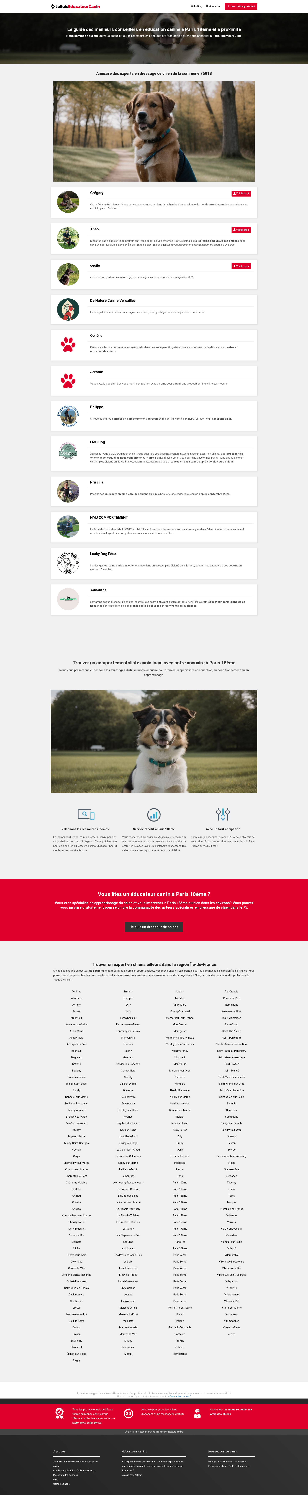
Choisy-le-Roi (76, 1235)
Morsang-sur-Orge (180, 1070)
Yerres (231, 1334)
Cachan (76, 1149)
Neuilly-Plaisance (180, 1090)
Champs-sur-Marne (76, 1169)
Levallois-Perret (128, 1268)
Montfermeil (180, 1024)
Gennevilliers (128, 1070)
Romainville (231, 1004)
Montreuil (179, 1057)
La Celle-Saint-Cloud (128, 1149)
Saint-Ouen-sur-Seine (231, 1097)
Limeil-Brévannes (128, 1281)
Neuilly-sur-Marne (180, 1097)
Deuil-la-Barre (76, 1320)
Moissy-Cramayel (180, 1011)
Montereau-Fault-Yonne (180, 1017)
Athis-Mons (76, 1031)
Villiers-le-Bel (231, 1301)
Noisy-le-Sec (180, 1129)
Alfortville (76, 998)
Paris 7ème (179, 1288)
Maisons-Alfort (128, 1307)
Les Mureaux (128, 1248)
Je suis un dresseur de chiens (154, 927)
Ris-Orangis (231, 991)
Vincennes (231, 1314)
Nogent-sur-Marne (180, 1110)
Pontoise (180, 1334)
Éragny (76, 1360)
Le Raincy (128, 1228)
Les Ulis (128, 1261)
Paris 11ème (180, 1189)
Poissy (180, 1320)
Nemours (180, 1083)
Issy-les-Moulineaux (128, 1123)
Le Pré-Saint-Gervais (128, 1222)
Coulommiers (76, 1294)
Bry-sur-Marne (76, 1136)
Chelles (76, 1209)
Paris (180, 1176)
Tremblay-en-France (231, 1209)
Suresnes (231, 1176)
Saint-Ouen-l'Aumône (231, 1090)
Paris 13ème (180, 1202)
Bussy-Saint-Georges (76, 1143)
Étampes (128, 998)
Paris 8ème (179, 1294)
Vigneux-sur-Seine (231, 1241)
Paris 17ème (180, 1228)
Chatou (76, 1195)
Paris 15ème (180, 1215)
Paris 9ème (179, 1301)
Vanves (231, 1222)
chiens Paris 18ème (132, 1475)
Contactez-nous (61, 1484)
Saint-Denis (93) (231, 1037)
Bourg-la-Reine (76, 1110)
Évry (128, 1011)
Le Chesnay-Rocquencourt (128, 1182)
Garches (128, 1057)
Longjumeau (128, 1301)
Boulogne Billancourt (76, 1103)
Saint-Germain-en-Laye (231, 1057)
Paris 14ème (180, 1209)
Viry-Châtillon (231, 1320)
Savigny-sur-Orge (232, 1129)
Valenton (231, 1215)
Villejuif (231, 1248)
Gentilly (128, 1077)
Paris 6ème (179, 1281)
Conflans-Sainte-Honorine (76, 1274)
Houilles (128, 1116)
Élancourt (76, 1347)
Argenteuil (76, 1017)
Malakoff (128, 1320)
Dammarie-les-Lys (76, 1314)
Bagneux (76, 1050)
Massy (128, 1340)
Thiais (231, 1189)
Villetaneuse (231, 1294)
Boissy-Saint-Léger (77, 1083)
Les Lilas (128, 1241)
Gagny (128, 1050)
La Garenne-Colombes (128, 1156)
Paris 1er (180, 1241)
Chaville (76, 1202)
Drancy (77, 1327)
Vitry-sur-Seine (231, 1327)
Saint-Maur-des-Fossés (231, 1077)
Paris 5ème (179, 1274)
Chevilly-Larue (76, 1222)
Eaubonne (76, 1340)
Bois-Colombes (76, 1077)
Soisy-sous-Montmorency (232, 1156)
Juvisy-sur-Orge (128, 1143)
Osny (180, 1149)
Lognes (128, 1294)
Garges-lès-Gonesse (128, 1064)
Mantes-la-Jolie (128, 1327)
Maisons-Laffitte (128, 1314)
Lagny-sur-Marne (128, 1162)
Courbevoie (76, 1301)
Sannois (231, 1103)
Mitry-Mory (180, 1004)
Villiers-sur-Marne (231, 1307)
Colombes (76, 1261)
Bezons (76, 1064)
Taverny (231, 1182)
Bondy (76, 1090)
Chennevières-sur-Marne (76, 1215)
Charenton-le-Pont (76, 1176)
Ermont (128, 991)
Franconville (128, 1037)
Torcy (231, 1195)
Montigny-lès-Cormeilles (180, 1044)
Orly (180, 1136)
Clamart (76, 1241)
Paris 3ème (179, 1261)
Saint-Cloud (231, 1024)
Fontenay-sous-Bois (128, 1031)
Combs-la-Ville (76, 1268)
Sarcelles (231, 1110)
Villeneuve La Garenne (231, 1261)
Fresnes (128, 1044)
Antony (76, 1004)
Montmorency (180, 1050)
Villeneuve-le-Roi (231, 1268)
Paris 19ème (180, 1235)
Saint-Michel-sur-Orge (231, 1083)
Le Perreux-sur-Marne (128, 1202)
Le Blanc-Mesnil (128, 1169)
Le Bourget (128, 1176)
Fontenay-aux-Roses (128, 1024)
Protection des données (65, 1475)
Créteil (76, 1307)
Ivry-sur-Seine (128, 1129)
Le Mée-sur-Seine (128, 1195)
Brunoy (77, 1129)
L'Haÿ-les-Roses (128, 1274)
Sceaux (231, 1136)
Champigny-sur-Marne (76, 1162)
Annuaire (57, 1461)
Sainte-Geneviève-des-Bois (231, 1044)
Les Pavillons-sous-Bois (128, 1255)
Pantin (180, 1169)
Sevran (232, 1143)
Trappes (231, 1202)
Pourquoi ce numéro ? (180, 1396)
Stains (231, 1162)
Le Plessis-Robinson (128, 1209)
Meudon (179, 998)
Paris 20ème (180, 1248)
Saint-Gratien (231, 1064)
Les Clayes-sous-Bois (128, 1235)
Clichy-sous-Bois (76, 1255)
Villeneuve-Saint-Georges (231, 1274)
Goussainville (128, 1097)
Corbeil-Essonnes (76, 1281)
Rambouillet (180, 1353)
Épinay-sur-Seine (76, 1353)
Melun (179, 991)
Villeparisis (231, 1281)
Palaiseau (180, 1162)
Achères (76, 991)
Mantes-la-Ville (128, 1334)
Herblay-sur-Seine (128, 1110)
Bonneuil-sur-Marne (76, 1097)
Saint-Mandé (231, 1070)
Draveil (76, 1334)
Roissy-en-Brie (231, 998)
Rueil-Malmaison (231, 1017)
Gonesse (128, 1090)
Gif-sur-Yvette (128, 1083)
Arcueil (76, 1011)
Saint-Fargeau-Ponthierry (231, 1050)
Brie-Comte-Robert (77, 1123)
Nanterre (180, 1077)
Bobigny (76, 1070)
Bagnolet (76, 1057)
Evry (128, 1004)
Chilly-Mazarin (76, 1228)
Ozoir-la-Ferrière (180, 1156)
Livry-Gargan (128, 1288)
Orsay (179, 1143)
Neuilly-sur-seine (179, 1103)
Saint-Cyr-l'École (231, 1031)
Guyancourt (128, 1103)
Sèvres (232, 1149)
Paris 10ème (180, 1182)
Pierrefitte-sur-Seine (180, 1307)
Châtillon (76, 1189)
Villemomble (232, 1255)
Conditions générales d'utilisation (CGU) (73, 1470)
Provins (180, 1340)
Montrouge (180, 1064)
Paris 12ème (180, 1195)
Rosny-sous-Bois (231, 1011)
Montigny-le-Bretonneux (180, 1037)
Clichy (76, 1248)
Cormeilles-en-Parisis (76, 1288)
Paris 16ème (180, 1222)
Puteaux (180, 1347)
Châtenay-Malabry (76, 1182)
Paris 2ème (179, 1255)
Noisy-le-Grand (179, 1123)
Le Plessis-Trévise (128, 1215)
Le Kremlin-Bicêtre (128, 1189)
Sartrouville (231, 1116)
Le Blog (197, 6)
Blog (55, 1479)
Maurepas (128, 1347)
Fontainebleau (128, 1017)
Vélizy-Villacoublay (231, 1228)
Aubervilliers (76, 1037)
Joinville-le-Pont (128, 1136)
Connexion (214, 6)
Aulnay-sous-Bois (76, 1044)
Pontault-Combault (180, 1327)
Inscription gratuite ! (242, 6)
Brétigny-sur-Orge (76, 1116)
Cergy (76, 1156)
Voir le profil (242, 193)
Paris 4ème (179, 1268)
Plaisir (179, 1314)
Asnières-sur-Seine (76, 1024)
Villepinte (231, 1288)
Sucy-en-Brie (231, 1169)
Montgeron (180, 1031)
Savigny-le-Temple (231, 1123)
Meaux (128, 1353)
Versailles (231, 1235)
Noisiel (180, 1116)
